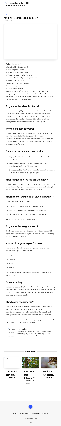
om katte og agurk (28, 322)
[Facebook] (30, 407)
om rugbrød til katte (13, 322)
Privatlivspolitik (24, 413)
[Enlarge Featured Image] (30, 42)
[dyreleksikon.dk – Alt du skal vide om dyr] (17, 4)
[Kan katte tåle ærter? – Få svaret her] (49, 362)
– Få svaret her (11, 374)
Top (30, 422)
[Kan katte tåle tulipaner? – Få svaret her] (30, 362)
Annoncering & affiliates (40, 413)
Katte (5, 14)
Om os (15, 413)
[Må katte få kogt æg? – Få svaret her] (12, 362)
